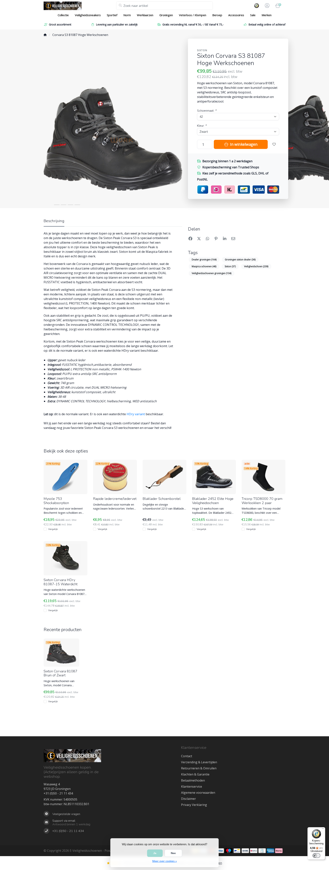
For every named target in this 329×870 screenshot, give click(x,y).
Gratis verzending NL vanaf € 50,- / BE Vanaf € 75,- (193, 24)
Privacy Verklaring (194, 805)
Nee (173, 853)
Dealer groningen (204, 259)
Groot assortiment (60, 24)
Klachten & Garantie (195, 774)
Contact (186, 756)
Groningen (166, 15)
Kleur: (201, 126)
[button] (266, 5)
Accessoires (236, 15)
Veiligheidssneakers (88, 15)
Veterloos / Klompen (192, 15)
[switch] (316, 855)
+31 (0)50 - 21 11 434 (58, 793)
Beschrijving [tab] (54, 220)
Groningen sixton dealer (240, 259)
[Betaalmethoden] (220, 850)
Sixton (202, 50)
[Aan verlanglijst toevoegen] (274, 144)
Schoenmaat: (206, 111)
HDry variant (136, 414)
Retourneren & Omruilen (198, 768)
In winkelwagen (243, 144)
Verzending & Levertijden (199, 762)
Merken (267, 15)
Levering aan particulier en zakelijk (117, 24)
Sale (253, 15)
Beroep (217, 15)
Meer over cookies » (164, 861)
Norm (127, 15)
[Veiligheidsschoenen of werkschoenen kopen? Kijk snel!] (80, 6)
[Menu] (323, 829)
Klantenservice (191, 786)
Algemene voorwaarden (198, 792)
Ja (154, 853)
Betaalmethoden (193, 780)
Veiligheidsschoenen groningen (211, 273)
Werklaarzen (145, 15)
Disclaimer (188, 799)
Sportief (112, 15)
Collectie (63, 15)
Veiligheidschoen (256, 266)
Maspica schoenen (204, 266)
